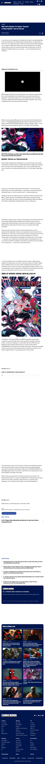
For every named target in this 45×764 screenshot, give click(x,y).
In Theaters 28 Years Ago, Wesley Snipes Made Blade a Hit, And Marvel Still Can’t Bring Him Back (23, 577)
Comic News (4, 723)
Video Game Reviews (6, 742)
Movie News (18, 723)
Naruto (17, 747)
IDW (2, 731)
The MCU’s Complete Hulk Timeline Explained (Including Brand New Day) (12, 663)
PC (2, 749)
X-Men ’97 (32, 728)
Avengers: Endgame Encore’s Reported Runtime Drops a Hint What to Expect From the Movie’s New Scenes (22, 572)
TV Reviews (32, 724)
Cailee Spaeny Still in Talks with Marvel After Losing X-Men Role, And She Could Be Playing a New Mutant (22, 562)
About (18, 758)
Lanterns (32, 731)
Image (3, 730)
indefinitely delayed (13, 121)
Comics (15, 2)
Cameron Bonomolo (6, 32)
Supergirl (17, 726)
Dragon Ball (18, 742)
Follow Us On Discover (8, 513)
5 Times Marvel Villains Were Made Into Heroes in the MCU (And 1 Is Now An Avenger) (32, 702)
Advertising (12, 758)
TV (23, 2)
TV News (32, 723)
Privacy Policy (36, 600)
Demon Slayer (18, 744)
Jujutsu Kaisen (19, 745)
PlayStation (4, 747)
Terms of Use (25, 600)
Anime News (18, 740)
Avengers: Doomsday (20, 733)
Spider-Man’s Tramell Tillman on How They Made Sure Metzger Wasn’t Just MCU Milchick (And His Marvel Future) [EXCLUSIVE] (22, 567)
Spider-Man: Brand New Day (21, 728)
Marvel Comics (4, 509)
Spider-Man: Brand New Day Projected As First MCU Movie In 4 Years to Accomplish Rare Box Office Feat (12, 702)
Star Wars (32, 744)
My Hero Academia (19, 749)
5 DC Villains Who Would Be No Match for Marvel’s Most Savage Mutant (20, 521)
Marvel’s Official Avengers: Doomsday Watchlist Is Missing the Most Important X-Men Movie (32, 645)
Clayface (17, 730)
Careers (24, 758)
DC (2, 728)
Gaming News (4, 740)
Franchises (33, 738)
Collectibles (16, 3)
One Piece (18, 751)
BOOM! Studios (5, 733)
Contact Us (5, 758)
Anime (31, 2)
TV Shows (25, 698)
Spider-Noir (32, 726)
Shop (17, 754)
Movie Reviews (19, 724)
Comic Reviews (5, 724)
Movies (20, 2)
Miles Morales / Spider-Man (12, 509)
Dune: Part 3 (18, 731)
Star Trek (32, 745)
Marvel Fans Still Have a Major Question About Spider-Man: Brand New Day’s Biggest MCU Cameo (12, 684)
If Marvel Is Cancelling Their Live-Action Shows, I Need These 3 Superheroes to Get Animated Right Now (20, 582)
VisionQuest (32, 735)
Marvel (3, 24)
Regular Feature (21, 509)
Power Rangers (33, 747)
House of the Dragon (34, 730)
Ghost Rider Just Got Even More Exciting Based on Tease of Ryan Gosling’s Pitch (11, 645)
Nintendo (3, 744)
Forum (21, 3)
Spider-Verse (27, 509)
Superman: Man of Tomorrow (21, 735)
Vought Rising (33, 733)
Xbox (3, 745)
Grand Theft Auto (33, 749)
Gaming (27, 2)
